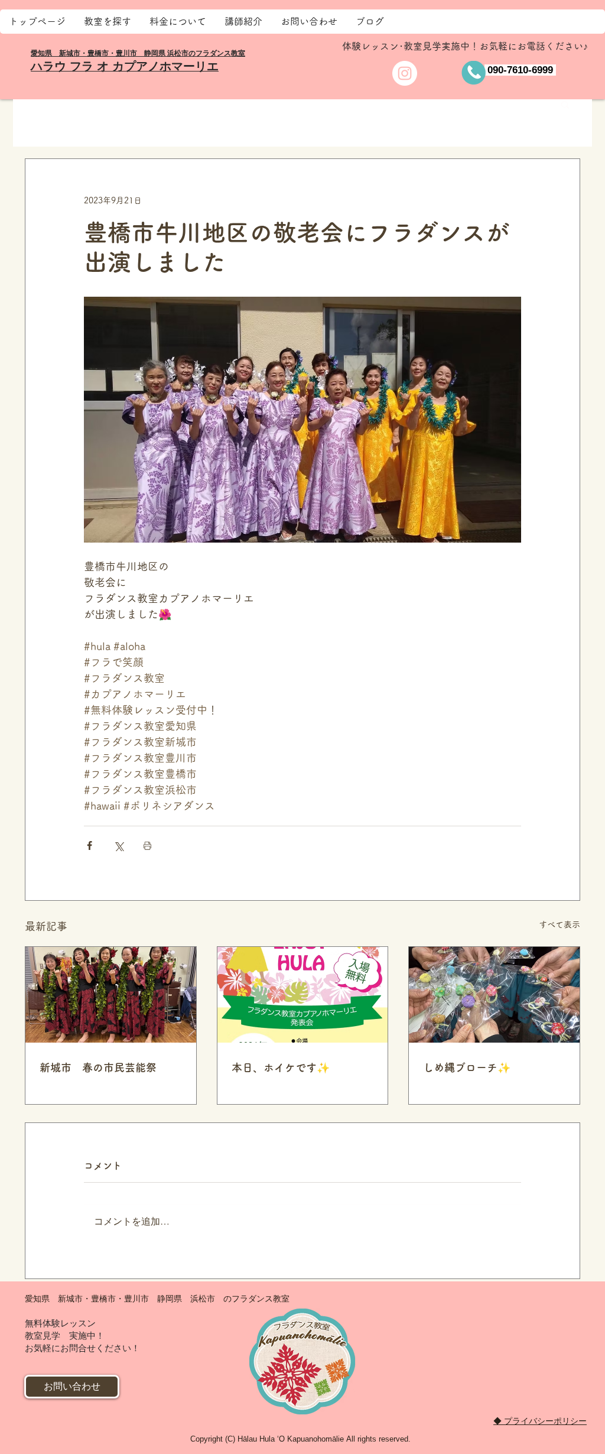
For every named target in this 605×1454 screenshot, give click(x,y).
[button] (565, 104)
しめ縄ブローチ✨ (466, 1067)
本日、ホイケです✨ (281, 1067)
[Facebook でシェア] (89, 845)
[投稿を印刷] (147, 845)
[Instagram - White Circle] (404, 73)
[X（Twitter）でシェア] (118, 845)
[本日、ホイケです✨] (302, 995)
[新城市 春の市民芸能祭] (110, 995)
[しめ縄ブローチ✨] (494, 995)
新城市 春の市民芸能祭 (98, 1067)
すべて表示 (559, 924)
